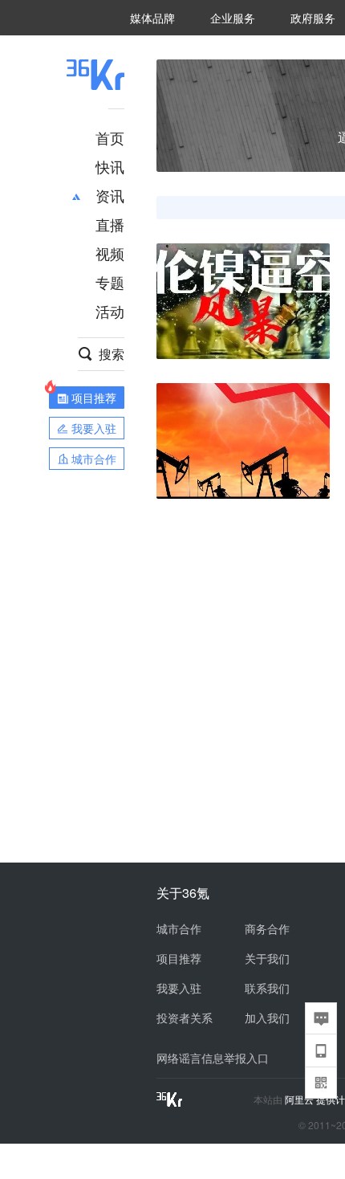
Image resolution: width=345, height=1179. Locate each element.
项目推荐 (178, 958)
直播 (109, 224)
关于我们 (267, 958)
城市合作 (178, 928)
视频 (109, 253)
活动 (109, 310)
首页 (109, 137)
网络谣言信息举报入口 (212, 1058)
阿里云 (300, 1099)
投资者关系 (184, 1018)
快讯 (109, 166)
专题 (109, 281)
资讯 (109, 195)
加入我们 (267, 1018)
